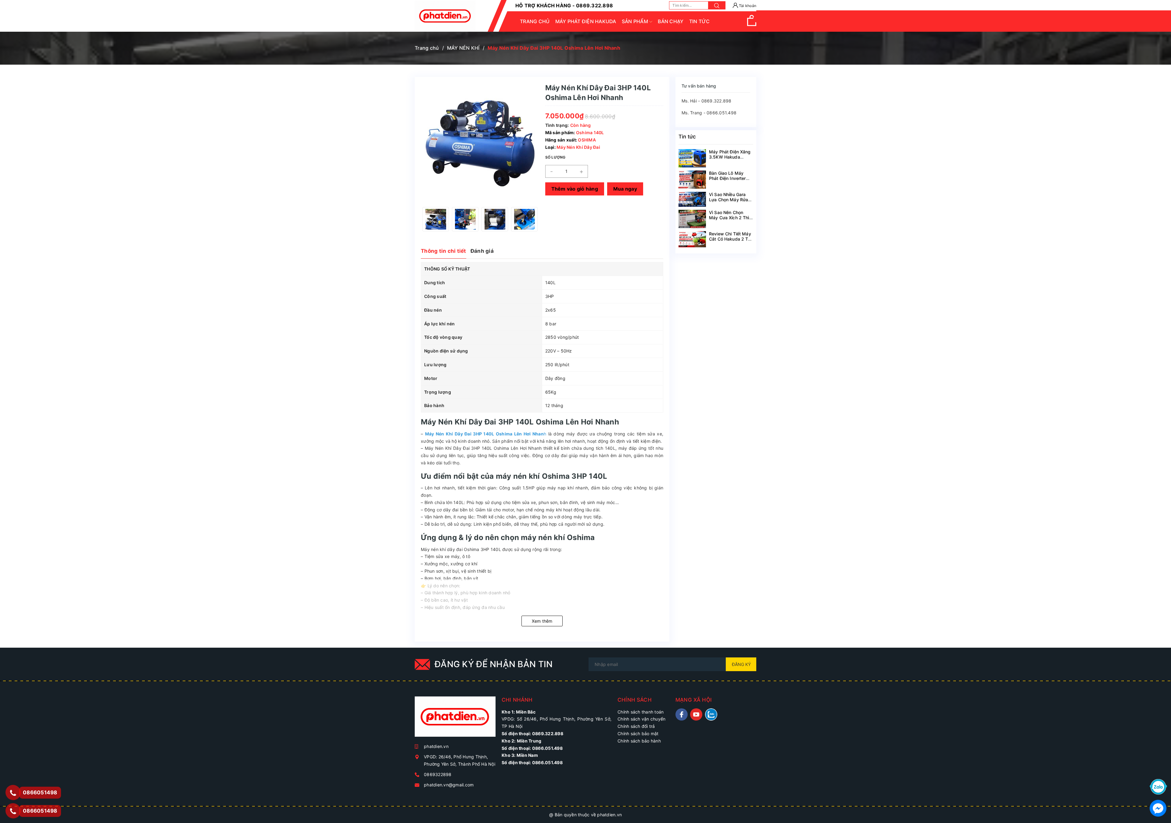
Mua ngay (625, 189)
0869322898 (438, 774)
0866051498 (40, 811)
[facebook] (681, 714)
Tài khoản (747, 5)
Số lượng (555, 157)
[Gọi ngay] (13, 792)
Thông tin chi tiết (443, 251)
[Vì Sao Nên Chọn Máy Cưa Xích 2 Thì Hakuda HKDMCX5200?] (692, 219)
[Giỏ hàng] (751, 24)
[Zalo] (1158, 786)
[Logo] (445, 16)
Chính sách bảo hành (639, 740)
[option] (435, 219)
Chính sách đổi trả (636, 726)
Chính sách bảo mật (638, 733)
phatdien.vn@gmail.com (449, 784)
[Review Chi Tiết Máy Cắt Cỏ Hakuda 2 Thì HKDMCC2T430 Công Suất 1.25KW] (692, 239)
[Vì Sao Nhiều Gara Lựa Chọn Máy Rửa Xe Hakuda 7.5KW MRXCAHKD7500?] (692, 199)
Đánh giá (482, 251)
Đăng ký (741, 664)
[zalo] (711, 714)
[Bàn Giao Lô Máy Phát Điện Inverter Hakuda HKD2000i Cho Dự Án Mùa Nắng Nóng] (692, 179)
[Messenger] (1158, 807)
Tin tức (687, 137)
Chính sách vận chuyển (641, 718)
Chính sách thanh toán (641, 711)
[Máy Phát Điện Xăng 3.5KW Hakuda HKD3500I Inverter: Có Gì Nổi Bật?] (692, 158)
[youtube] (696, 714)
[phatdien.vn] (455, 719)
